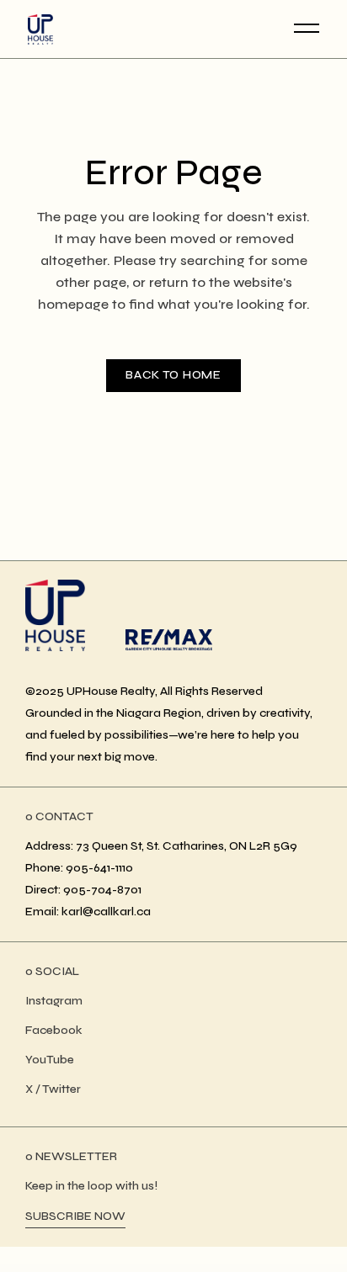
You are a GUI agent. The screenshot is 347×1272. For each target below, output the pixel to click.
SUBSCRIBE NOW (75, 1216)
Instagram (54, 1001)
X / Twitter (53, 1089)
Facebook (54, 1030)
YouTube (49, 1059)
